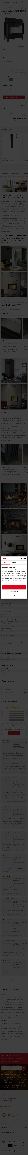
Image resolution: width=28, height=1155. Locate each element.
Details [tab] (14, 562)
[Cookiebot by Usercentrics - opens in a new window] (20, 558)
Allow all (14, 587)
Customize (13, 591)
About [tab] (23, 562)
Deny (14, 595)
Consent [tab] (5, 562)
